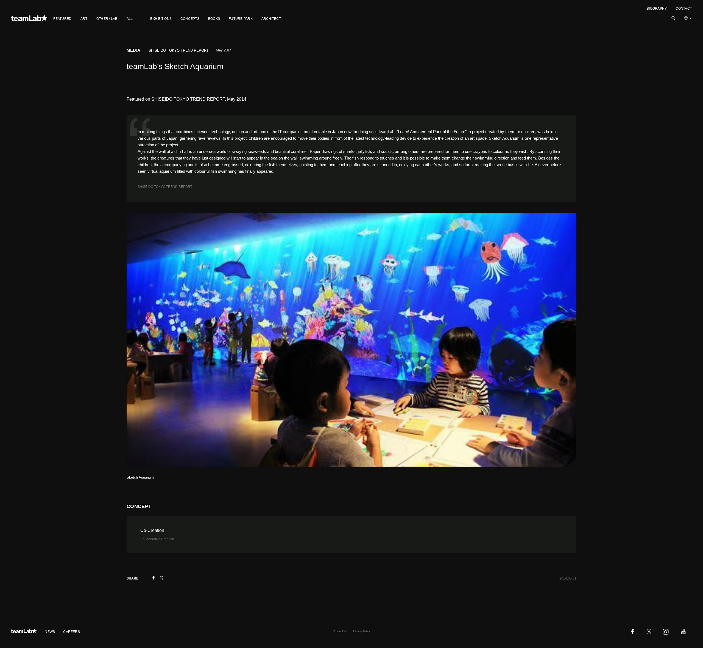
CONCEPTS (189, 19)
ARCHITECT (271, 19)
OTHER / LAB (107, 19)
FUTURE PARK (241, 19)
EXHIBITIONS (161, 19)
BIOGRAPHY (657, 8)
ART (83, 19)
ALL (130, 19)
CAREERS (71, 632)
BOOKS (214, 19)
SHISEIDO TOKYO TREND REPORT (165, 187)
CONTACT (684, 8)
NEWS (50, 632)
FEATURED (62, 19)
